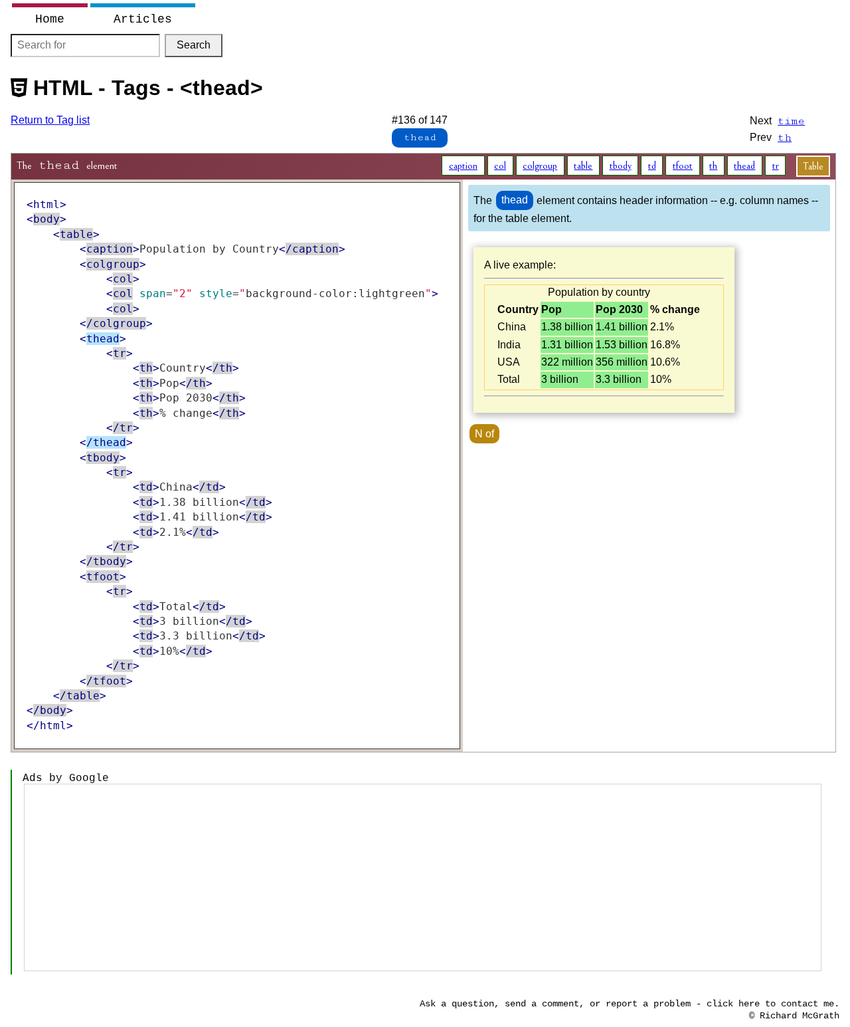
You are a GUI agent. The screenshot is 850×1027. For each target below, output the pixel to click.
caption (463, 165)
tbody (621, 165)
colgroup (540, 165)
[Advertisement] (423, 877)
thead (744, 165)
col (500, 165)
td (652, 165)
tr (775, 165)
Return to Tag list (50, 120)
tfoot (683, 165)
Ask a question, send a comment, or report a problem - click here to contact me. (629, 1003)
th (713, 165)
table (583, 165)
